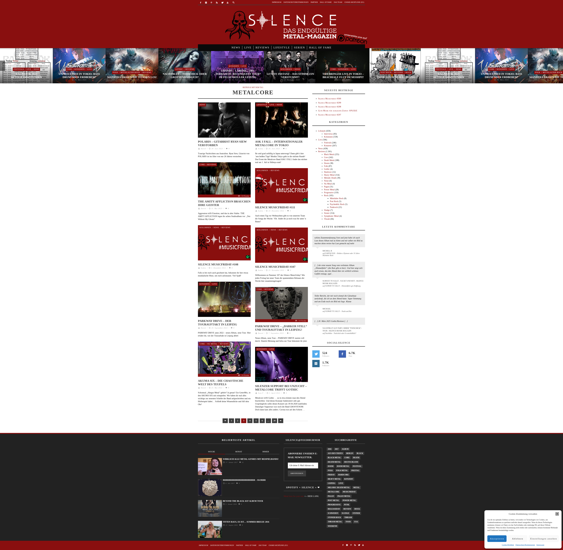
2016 (329, 449)
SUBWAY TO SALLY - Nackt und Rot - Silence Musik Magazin (343, 282)
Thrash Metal (335, 522)
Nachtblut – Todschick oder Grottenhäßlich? (185, 75)
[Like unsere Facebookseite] (342, 354)
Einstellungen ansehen (543, 539)
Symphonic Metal (331, 216)
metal (356, 487)
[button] (557, 513)
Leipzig (331, 483)
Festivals (19, 69)
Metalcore (333, 492)
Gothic (179, 69)
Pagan (326, 187)
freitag (355, 470)
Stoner (326, 213)
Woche (211, 452)
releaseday (334, 509)
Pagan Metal (344, 496)
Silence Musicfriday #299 (329, 103)
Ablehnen (517, 539)
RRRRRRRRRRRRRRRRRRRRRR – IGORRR (244, 480)
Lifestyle (262, 105)
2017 (336, 449)
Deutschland (351, 462)
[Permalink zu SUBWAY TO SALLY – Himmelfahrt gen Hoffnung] (317, 283)
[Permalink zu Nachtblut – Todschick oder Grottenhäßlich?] (317, 330)
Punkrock (334, 207)
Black (360, 453)
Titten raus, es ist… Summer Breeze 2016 (246, 522)
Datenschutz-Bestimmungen (525, 545)
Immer (265, 452)
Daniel (203, 148)
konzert (348, 479)
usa (356, 522)
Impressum (540, 545)
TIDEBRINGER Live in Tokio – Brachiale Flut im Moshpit (343, 75)
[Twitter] (222, 2)
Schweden (333, 513)
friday (331, 475)
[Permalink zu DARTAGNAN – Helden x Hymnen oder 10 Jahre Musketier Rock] (317, 252)
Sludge (327, 210)
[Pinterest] (211, 2)
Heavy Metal (329, 175)
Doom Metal (343, 466)
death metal (334, 462)
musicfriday (349, 492)
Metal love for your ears (294, 496)
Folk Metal (342, 470)
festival (357, 466)
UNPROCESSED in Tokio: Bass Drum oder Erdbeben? (79, 75)
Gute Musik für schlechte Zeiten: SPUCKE (337, 111)
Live (29, 69)
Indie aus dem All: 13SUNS (396, 77)
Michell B (327, 251)
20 (274, 421)
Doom (326, 163)
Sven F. (261, 393)
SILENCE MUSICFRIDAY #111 (275, 207)
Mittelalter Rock (130, 72)
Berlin (349, 453)
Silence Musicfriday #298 (329, 107)
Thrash (327, 219)
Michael (327, 309)
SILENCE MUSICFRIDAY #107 (275, 266)
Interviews (328, 134)
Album (345, 449)
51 (242, 462)
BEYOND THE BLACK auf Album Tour (243, 501)
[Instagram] (206, 2)
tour (348, 522)
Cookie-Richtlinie (508, 545)
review (347, 509)
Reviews (147, 72)
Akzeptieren (497, 539)
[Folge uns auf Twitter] (316, 354)
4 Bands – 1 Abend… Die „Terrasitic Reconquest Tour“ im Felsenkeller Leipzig (237, 73)
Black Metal (329, 154)
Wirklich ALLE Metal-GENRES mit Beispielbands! (251, 459)
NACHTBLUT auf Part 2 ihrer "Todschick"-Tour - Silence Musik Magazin (342, 329)
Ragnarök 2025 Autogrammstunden (26, 75)
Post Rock (386, 72)
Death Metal (329, 160)
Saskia (260, 148)
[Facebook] (200, 2)
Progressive (329, 192)
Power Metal (329, 190)
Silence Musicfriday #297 (329, 115)
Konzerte (79, 69)
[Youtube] (227, 2)
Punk (346, 505)
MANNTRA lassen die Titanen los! (132, 77)
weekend (332, 526)
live (341, 483)
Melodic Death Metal (339, 487)
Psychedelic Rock (337, 204)
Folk (115, 72)
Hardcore (328, 172)
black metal (334, 458)
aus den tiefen (335, 453)
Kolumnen (286, 69)
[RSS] (216, 2)
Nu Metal (212, 344)
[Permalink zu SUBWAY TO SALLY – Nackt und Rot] (317, 310)
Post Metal (333, 500)
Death (356, 458)
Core (69, 69)
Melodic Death (330, 178)
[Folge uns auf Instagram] (316, 363)
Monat (238, 452)
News (36, 69)
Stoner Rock (334, 517)
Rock (408, 72)
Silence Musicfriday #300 (329, 99)
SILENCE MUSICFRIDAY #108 (218, 264)
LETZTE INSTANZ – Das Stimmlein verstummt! (290, 75)
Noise (326, 181)
